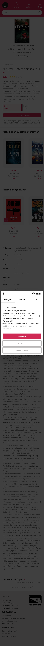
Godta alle (22, 336)
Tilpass (20, 343)
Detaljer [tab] (22, 300)
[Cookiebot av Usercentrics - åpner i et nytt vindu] (32, 293)
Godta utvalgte (22, 350)
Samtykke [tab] (8, 300)
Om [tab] (36, 300)
